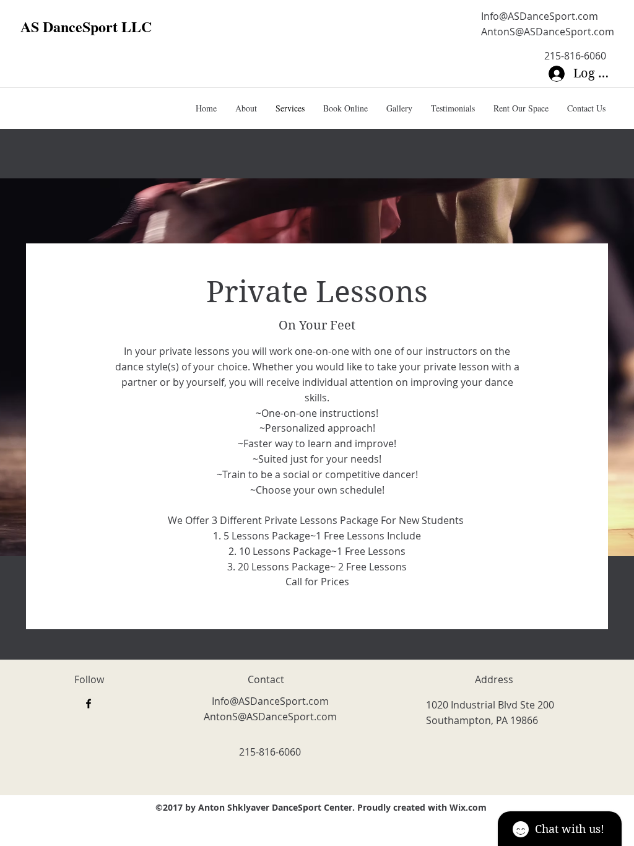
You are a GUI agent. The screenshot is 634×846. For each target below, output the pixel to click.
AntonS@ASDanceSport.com (547, 31)
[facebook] (88, 703)
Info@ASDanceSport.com (539, 16)
